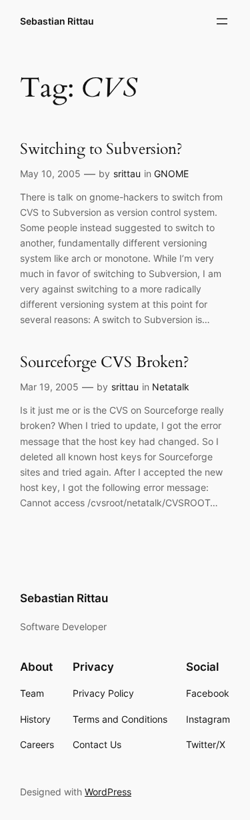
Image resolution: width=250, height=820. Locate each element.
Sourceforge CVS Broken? (104, 363)
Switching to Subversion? (101, 150)
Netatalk (170, 386)
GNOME (171, 173)
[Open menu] (222, 21)
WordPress (108, 791)
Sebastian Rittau (57, 21)
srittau (127, 173)
